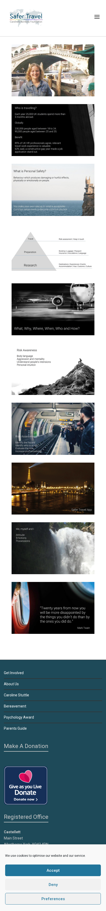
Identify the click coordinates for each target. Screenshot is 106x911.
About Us (11, 684)
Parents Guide (15, 728)
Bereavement (15, 706)
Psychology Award (19, 717)
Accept (53, 870)
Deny (53, 884)
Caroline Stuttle (16, 695)
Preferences (53, 899)
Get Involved (14, 673)
